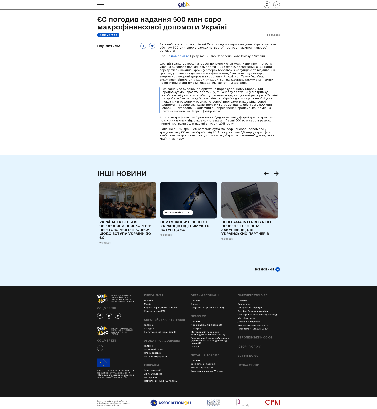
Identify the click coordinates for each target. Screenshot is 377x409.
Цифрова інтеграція (250, 307)
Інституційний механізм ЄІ (160, 332)
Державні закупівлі (249, 321)
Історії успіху (249, 346)
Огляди (195, 346)
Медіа (147, 304)
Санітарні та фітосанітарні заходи (258, 314)
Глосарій (196, 328)
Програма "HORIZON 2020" (253, 328)
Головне (149, 325)
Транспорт (244, 304)
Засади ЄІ (149, 328)
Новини (148, 300)
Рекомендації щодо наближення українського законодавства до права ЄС (210, 340)
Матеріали (150, 377)
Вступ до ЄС (248, 355)
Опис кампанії (152, 370)
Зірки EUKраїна (153, 373)
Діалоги (195, 304)
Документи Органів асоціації (208, 307)
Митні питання (246, 318)
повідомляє (180, 56)
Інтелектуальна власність (253, 325)
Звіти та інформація (156, 356)
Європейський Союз (255, 337)
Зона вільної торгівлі (203, 364)
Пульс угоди (248, 364)
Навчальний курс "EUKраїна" (160, 381)
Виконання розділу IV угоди (207, 371)
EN (277, 4)
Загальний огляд (153, 349)
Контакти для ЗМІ (154, 311)
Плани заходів (152, 353)
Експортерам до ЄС (202, 367)
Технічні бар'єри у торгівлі (253, 311)
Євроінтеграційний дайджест (162, 307)
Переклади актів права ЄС (206, 325)
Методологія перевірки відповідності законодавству (208, 333)
